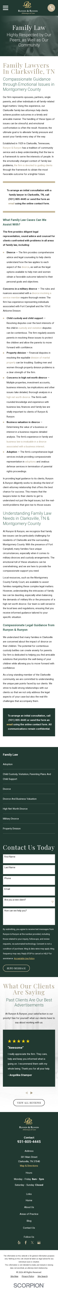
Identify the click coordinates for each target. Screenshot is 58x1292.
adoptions (30, 461)
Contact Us (29, 1227)
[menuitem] (29, 764)
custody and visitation (30, 327)
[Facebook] (25, 1242)
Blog (29, 1220)
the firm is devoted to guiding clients (33, 165)
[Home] (28, 7)
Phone (7, 878)
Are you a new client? (15, 899)
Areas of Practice (29, 1214)
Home (29, 1200)
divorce (25, 267)
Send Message (16, 968)
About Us (29, 1207)
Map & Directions (29, 1165)
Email (7, 889)
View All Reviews (29, 1102)
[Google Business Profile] (39, 1242)
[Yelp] (19, 1242)
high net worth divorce (18, 397)
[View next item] (31, 1093)
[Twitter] (32, 1242)
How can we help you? (15, 910)
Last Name (9, 867)
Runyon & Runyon (12, 147)
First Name (9, 856)
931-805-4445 (29, 1141)
